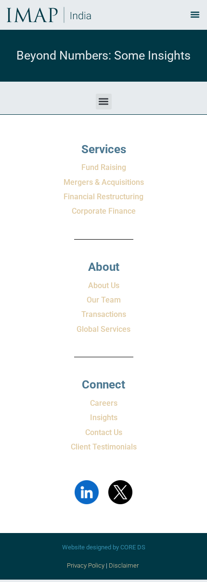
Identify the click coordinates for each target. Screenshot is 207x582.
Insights (103, 417)
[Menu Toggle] (195, 14)
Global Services (103, 329)
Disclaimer (124, 565)
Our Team (104, 299)
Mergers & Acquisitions (104, 182)
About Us (103, 285)
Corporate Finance (104, 211)
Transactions (103, 314)
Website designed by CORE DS (103, 547)
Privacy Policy (85, 565)
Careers (103, 403)
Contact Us (103, 432)
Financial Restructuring (103, 196)
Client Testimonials (104, 446)
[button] (104, 101)
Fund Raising (103, 167)
